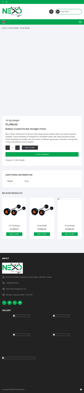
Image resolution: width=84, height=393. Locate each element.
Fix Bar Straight (13, 28)
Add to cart (30, 147)
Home (4, 28)
